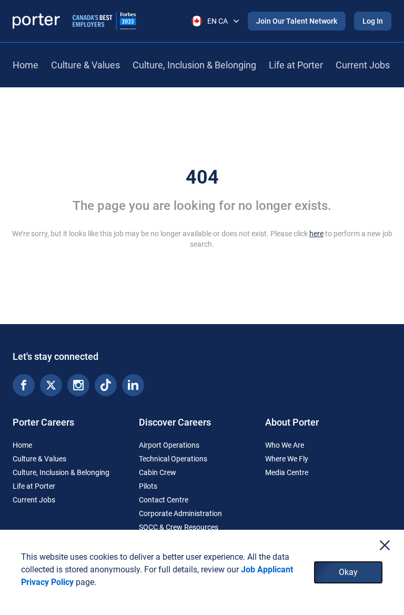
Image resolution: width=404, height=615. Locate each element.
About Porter (292, 422)
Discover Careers (175, 422)
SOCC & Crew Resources (178, 527)
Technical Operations (173, 459)
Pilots (148, 486)
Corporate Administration (180, 513)
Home (25, 64)
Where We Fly (286, 459)
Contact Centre (163, 500)
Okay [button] (348, 572)
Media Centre (286, 472)
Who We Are (284, 445)
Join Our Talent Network (296, 21)
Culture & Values (85, 64)
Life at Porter (296, 64)
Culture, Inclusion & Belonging (194, 64)
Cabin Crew (157, 472)
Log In (372, 21)
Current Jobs (363, 64)
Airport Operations (169, 445)
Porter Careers (43, 422)
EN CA (217, 21)
